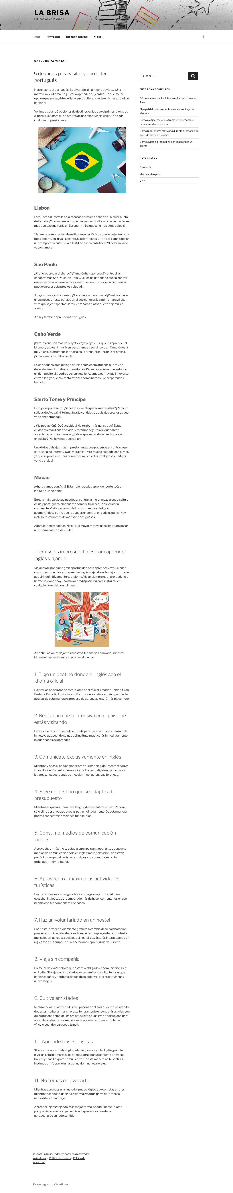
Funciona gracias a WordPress (50, 1184)
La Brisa (52, 13)
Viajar (97, 36)
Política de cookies (60, 1158)
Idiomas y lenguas (77, 36)
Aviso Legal (39, 1158)
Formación (53, 36)
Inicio (37, 36)
